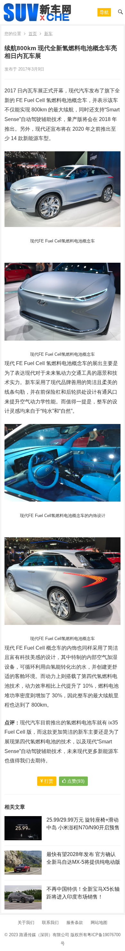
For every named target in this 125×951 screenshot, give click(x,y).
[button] (104, 12)
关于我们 (26, 922)
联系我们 (50, 922)
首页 (33, 33)
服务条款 (74, 922)
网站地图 (99, 922)
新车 (48, 33)
